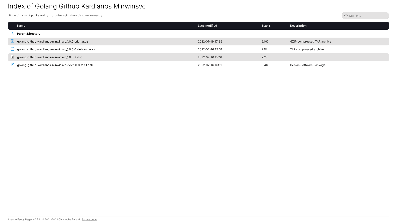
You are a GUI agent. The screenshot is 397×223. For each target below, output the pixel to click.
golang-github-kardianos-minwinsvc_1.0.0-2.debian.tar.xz (56, 49)
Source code (89, 219)
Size (265, 25)
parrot (24, 15)
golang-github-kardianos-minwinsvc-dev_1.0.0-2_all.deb (55, 65)
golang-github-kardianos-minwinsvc (77, 15)
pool (34, 15)
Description (298, 25)
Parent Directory (28, 33)
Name (21, 25)
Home (12, 15)
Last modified (207, 25)
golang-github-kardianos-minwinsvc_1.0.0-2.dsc (49, 57)
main (43, 15)
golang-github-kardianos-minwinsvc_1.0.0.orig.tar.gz (52, 41)
